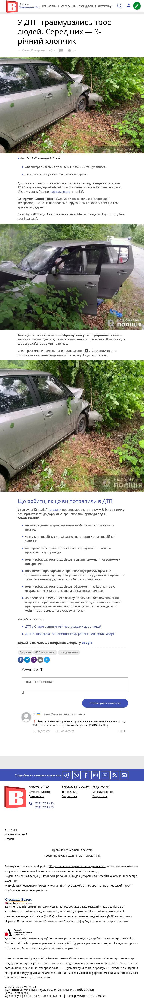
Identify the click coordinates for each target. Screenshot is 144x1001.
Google (87, 643)
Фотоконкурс (106, 6)
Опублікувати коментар (105, 703)
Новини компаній (15, 834)
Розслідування (86, 6)
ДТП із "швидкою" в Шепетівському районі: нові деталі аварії (70, 634)
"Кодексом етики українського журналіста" (77, 866)
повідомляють (60, 192)
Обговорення (67, 6)
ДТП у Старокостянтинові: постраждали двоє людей (63, 626)
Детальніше (36, 796)
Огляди (9, 839)
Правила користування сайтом (72, 850)
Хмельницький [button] (29, 7)
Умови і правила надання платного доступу (72, 855)
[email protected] (17, 993)
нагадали (54, 510)
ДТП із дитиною (45, 652)
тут (96, 871)
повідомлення (69, 652)
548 (72, 50)
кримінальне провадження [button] (66, 351)
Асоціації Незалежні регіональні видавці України (61, 876)
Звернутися (69, 796)
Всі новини (49, 6)
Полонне (25, 652)
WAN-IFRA (11, 881)
